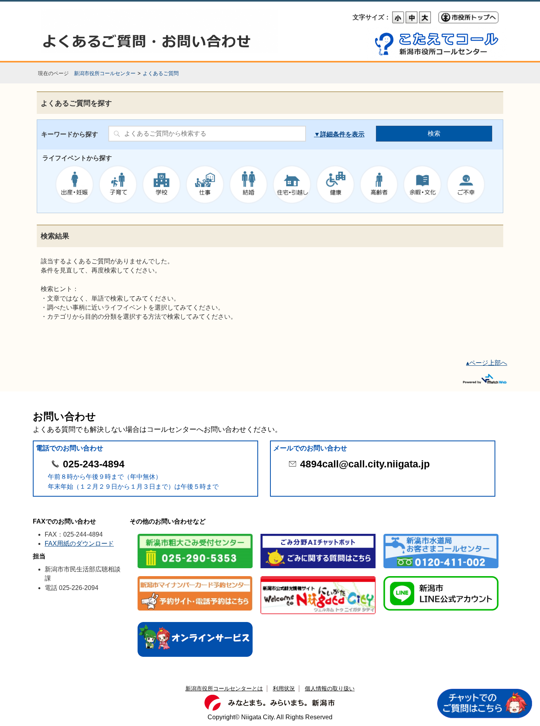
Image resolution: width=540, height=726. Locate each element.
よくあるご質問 (161, 73)
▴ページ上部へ (486, 362)
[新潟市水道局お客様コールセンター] (441, 534)
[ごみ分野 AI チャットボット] (318, 534)
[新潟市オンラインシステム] (195, 622)
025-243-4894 (94, 464)
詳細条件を (336, 134)
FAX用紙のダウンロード (79, 543)
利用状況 (284, 688)
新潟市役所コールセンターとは (224, 688)
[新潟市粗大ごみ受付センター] (195, 534)
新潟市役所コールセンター (105, 73)
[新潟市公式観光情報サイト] (318, 576)
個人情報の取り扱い (330, 688)
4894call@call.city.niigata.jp (365, 464)
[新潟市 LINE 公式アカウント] (441, 576)
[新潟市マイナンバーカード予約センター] (195, 576)
